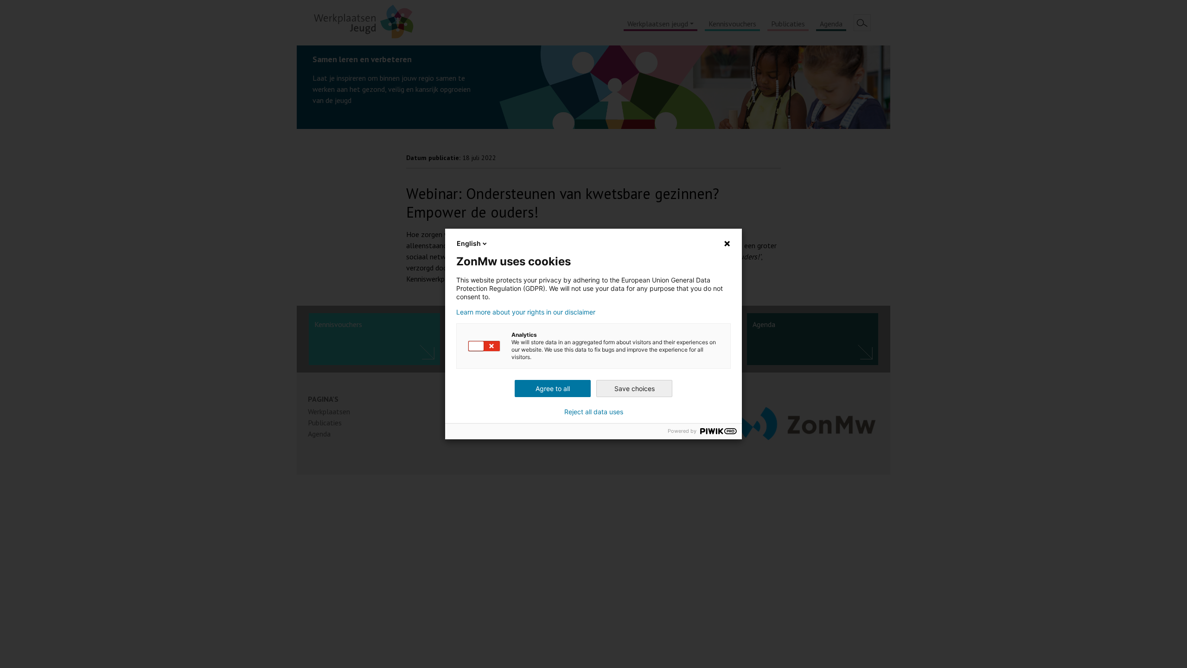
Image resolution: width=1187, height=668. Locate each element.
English (469, 243)
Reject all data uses (593, 412)
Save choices (634, 388)
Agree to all (553, 388)
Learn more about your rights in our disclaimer (525, 312)
